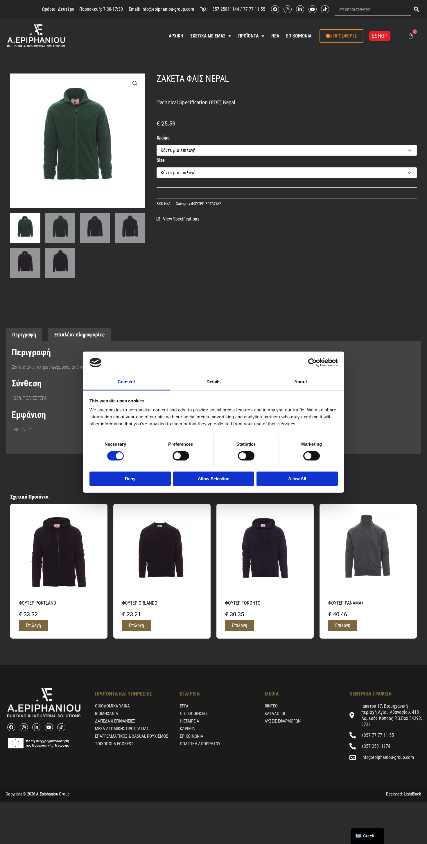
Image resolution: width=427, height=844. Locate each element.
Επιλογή (33, 625)
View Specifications (181, 219)
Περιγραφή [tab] (24, 334)
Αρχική (176, 36)
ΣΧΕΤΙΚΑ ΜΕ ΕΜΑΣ (207, 36)
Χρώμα (163, 138)
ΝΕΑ (275, 36)
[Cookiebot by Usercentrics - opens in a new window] (312, 362)
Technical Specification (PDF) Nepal (196, 102)
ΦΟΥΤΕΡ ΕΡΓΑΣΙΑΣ (206, 203)
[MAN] (12, 444)
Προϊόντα (248, 36)
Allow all (297, 478)
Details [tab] (214, 381)
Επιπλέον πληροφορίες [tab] (79, 334)
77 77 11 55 (253, 9)
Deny (130, 478)
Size (161, 160)
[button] (135, 83)
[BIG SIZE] (14, 444)
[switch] (181, 455)
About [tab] (300, 381)
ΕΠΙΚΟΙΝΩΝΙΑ (298, 36)
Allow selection (213, 478)
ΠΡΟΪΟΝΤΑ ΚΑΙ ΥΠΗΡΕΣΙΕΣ (123, 694)
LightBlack (412, 794)
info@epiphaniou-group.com (167, 9)
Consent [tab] (126, 381)
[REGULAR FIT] (13, 444)
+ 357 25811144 (224, 9)
